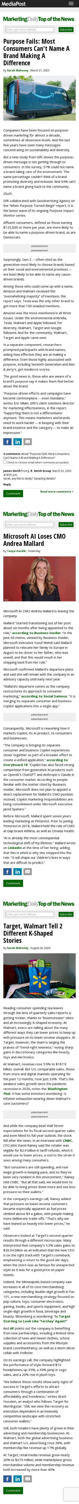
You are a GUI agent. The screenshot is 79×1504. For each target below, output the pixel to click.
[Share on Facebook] (7, 441)
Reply (7, 484)
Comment (13, 493)
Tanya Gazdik (16, 551)
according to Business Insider (36, 633)
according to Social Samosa (44, 696)
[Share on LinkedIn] (17, 441)
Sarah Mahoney (18, 70)
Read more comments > (57, 491)
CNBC (67, 1140)
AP (12, 1328)
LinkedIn (15, 847)
